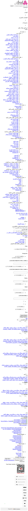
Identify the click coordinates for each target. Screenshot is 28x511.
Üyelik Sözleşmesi (17, 437)
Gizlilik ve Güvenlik (16, 441)
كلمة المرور (24, 229)
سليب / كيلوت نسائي (13, 92)
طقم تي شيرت (14, 121)
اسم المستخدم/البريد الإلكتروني (19, 226)
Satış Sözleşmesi (17, 438)
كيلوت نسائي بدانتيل (13, 96)
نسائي (19, 180)
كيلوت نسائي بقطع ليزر (12, 98)
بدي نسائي (15, 87)
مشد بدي (16, 144)
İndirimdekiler (18, 447)
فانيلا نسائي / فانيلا (13, 85)
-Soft (14, 509)
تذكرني (24, 232)
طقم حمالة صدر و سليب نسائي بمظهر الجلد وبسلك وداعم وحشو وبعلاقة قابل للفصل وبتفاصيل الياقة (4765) (15, 329)
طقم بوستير (15, 120)
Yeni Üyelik (18, 453)
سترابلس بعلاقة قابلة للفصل (11, 40)
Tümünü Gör (15, 55)
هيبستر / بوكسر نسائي (13, 94)
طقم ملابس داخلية (19, 242)
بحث (12, 5)
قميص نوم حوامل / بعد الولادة (11, 170)
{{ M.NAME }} (19, 292)
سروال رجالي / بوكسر (16, 187)
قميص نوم (15, 110)
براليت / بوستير (14, 48)
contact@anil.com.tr (16, 431)
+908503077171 (17, 433)
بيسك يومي (15, 36)
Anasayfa (22, 239)
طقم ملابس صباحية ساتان (11, 134)
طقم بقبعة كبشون (13, 124)
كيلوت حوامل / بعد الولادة (12, 166)
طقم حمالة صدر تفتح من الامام (10, 80)
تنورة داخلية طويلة (13, 151)
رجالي (19, 183)
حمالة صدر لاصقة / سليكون (11, 194)
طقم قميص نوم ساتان (12, 129)
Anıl (26, 327)
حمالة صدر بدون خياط (12, 47)
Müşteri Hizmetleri (17, 449)
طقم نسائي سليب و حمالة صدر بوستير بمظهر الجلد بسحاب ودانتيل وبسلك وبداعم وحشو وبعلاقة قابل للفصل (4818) (14, 404)
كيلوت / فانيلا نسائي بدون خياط (10, 99)
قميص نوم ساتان (14, 114)
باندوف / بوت (15, 205)
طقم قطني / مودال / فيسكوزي (10, 77)
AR (22, 213)
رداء (17, 113)
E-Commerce (17, 509)
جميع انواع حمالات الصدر (12, 34)
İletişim (19, 455)
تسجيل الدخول (24, 234)
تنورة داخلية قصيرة (13, 149)
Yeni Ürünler (18, 446)
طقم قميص (15, 127)
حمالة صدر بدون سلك (13, 43)
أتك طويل (16, 156)
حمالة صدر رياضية (13, 46)
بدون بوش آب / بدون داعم (12, 39)
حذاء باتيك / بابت (14, 204)
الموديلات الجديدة (17, 179)
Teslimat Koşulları (17, 435)
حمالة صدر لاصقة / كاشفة (12, 44)
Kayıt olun (7, 458)
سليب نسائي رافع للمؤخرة (11, 101)
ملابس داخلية (21, 240)
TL (20, 214)
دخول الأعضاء (21, 224)
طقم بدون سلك (14, 71)
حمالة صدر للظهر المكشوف (11, 53)
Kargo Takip (21, 218)
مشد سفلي (15, 142)
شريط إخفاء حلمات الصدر (12, 195)
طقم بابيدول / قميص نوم (12, 61)
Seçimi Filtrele (24, 315)
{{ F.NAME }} (19, 309)
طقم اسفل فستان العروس (11, 81)
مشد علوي (15, 141)
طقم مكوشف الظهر (13, 78)
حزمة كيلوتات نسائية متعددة (11, 91)
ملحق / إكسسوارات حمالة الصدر (10, 197)
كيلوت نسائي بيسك (13, 89)
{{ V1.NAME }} (18, 266)
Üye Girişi (19, 454)
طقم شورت (15, 126)
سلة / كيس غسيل (14, 198)
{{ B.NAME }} (19, 284)
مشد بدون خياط (14, 145)
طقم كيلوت (15, 74)
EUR (26, 214)
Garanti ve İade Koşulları (15, 439)
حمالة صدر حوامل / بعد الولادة (11, 163)
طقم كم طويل (14, 123)
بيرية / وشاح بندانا (14, 206)
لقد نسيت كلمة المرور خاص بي (14, 232)
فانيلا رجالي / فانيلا (16, 188)
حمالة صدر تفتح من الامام (12, 54)
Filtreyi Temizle (23, 316)
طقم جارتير (15, 63)
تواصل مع (25, 235)
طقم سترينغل (15, 75)
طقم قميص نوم (14, 119)
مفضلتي (22, 217)
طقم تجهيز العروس (13, 64)
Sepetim (19, 450)
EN (19, 213)
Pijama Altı (18, 107)
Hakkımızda (18, 442)
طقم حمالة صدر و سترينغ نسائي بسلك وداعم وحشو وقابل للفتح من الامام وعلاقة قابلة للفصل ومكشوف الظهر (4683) (15, 354)
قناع (17, 199)
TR (17, 213)
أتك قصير (16, 155)
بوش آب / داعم (14, 37)
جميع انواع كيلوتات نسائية (12, 88)
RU (26, 213)
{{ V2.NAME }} (18, 275)
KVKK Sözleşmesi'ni (9, 460)
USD (23, 214)
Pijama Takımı (18, 106)
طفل (20, 181)
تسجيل (18, 234)
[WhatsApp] (4, 504)
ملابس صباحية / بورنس (12, 112)
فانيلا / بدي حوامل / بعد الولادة (11, 165)
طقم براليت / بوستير (13, 72)
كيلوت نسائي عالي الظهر (12, 95)
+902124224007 (23, 425)
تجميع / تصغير (15, 41)
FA (24, 213)
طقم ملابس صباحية (13, 133)
